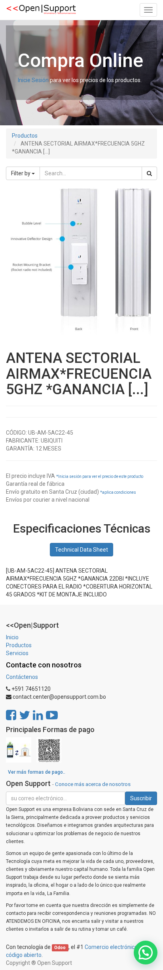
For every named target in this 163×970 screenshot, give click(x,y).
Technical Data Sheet (81, 549)
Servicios (17, 653)
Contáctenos (22, 677)
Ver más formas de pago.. (36, 772)
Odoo (60, 947)
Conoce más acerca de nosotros (93, 784)
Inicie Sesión (33, 80)
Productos (25, 135)
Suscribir (141, 798)
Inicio (12, 637)
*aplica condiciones (118, 492)
